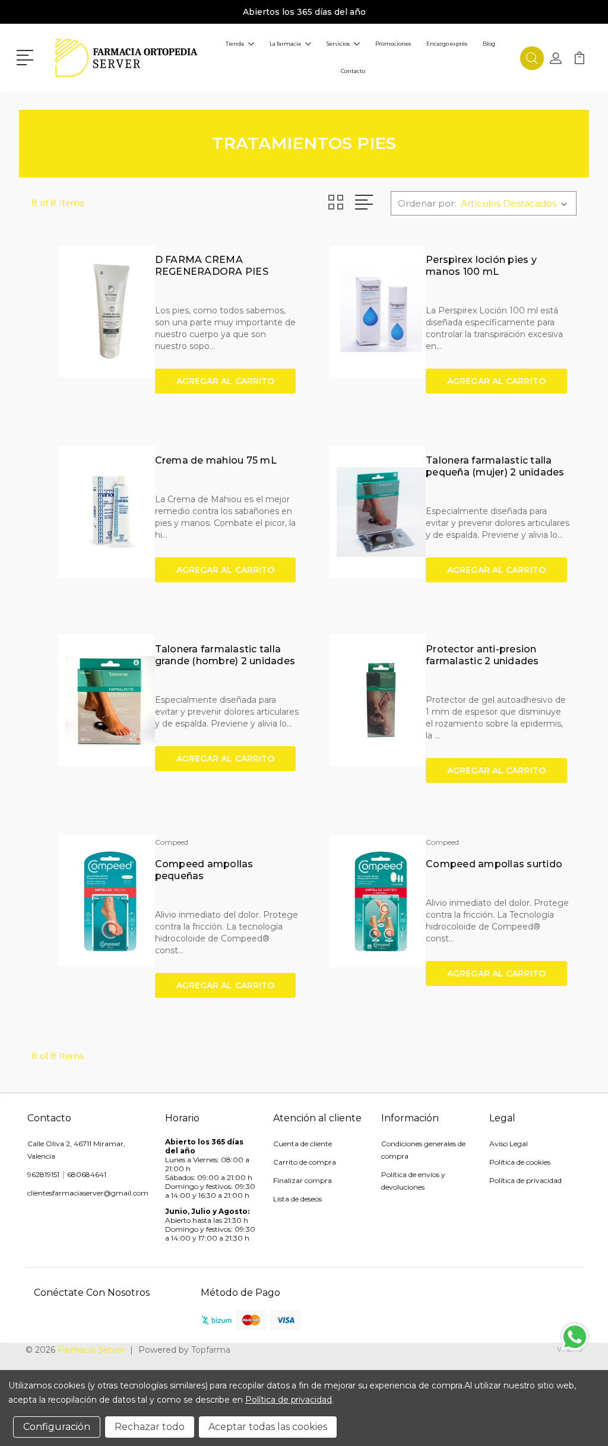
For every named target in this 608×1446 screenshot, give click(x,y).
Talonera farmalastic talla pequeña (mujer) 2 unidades (495, 466)
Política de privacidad (525, 1180)
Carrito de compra (304, 1162)
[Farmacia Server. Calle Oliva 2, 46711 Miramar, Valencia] (126, 58)
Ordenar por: (427, 203)
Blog (489, 43)
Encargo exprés (446, 43)
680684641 (86, 1174)
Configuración (56, 1426)
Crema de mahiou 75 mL (216, 460)
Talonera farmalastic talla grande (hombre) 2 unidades (225, 655)
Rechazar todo (150, 1426)
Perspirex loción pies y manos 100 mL (481, 265)
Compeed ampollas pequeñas (204, 869)
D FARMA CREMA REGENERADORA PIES (211, 265)
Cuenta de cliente (302, 1143)
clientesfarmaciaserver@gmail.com (87, 1192)
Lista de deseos (297, 1198)
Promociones (393, 43)
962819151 (43, 1174)
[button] (27, 56)
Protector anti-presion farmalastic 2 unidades (482, 655)
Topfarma (210, 1349)
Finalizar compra (302, 1180)
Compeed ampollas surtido (494, 864)
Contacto (353, 71)
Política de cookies (519, 1162)
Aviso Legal (508, 1143)
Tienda (235, 43)
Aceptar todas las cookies (267, 1426)
